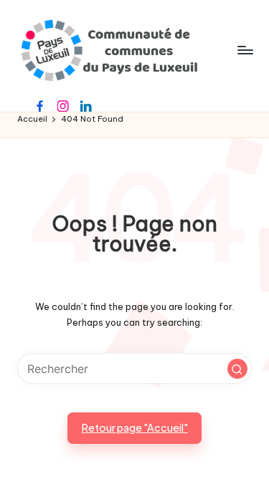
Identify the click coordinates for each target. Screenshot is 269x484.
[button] (237, 369)
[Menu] (244, 50)
